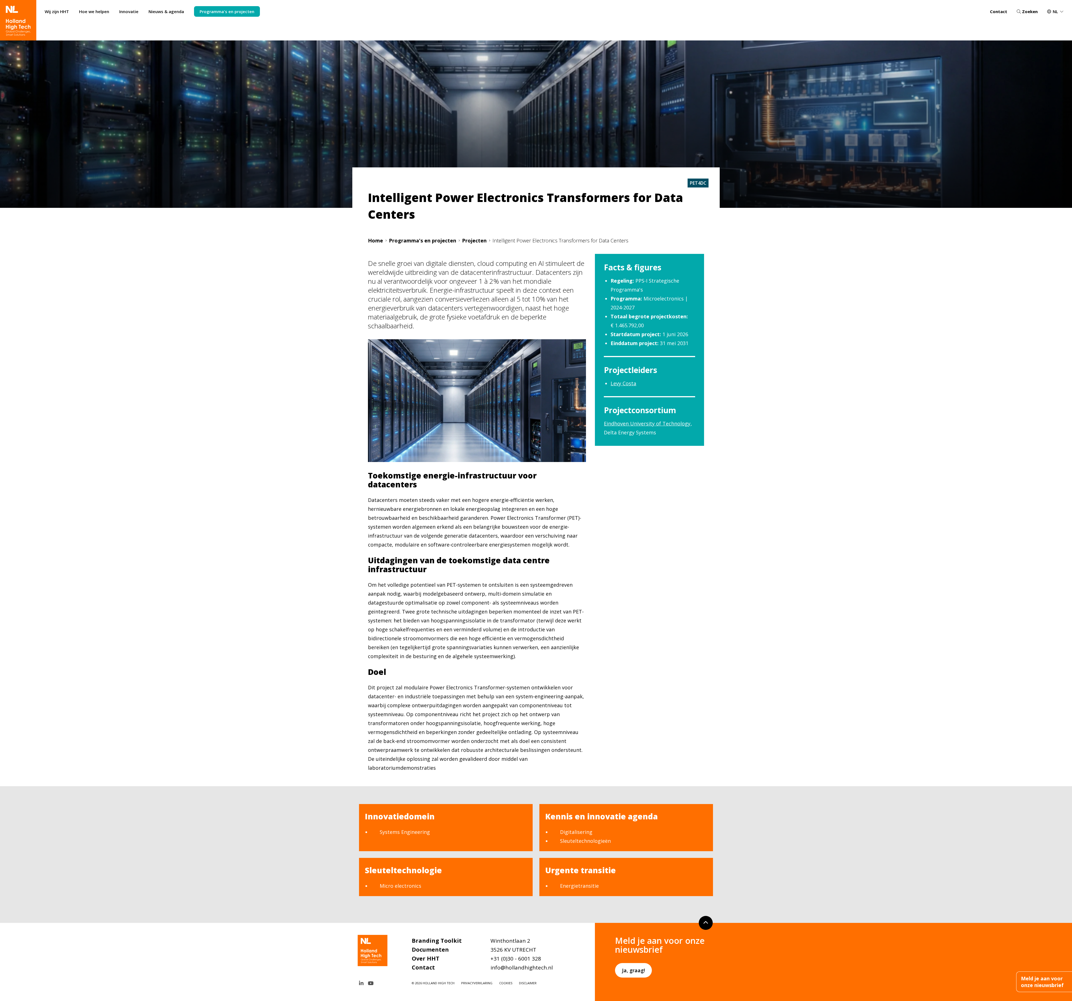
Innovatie (128, 11)
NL (1055, 11)
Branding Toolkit (437, 940)
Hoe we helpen (94, 11)
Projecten (474, 240)
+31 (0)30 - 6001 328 (515, 958)
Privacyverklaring (476, 983)
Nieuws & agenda (166, 11)
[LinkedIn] (361, 983)
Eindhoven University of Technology (647, 423)
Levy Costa (623, 383)
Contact (998, 11)
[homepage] (18, 20)
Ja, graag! (633, 970)
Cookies (505, 983)
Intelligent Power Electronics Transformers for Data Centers (560, 240)
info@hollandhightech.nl (521, 967)
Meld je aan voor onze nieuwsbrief (1042, 981)
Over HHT (425, 958)
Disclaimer (528, 983)
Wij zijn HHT (57, 11)
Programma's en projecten (227, 11)
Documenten (430, 949)
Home (375, 240)
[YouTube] (371, 983)
